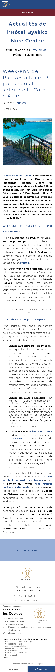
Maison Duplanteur (40, 431)
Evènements (33, 54)
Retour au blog (27, 550)
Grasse (17, 438)
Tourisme (39, 50)
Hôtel (17, 54)
